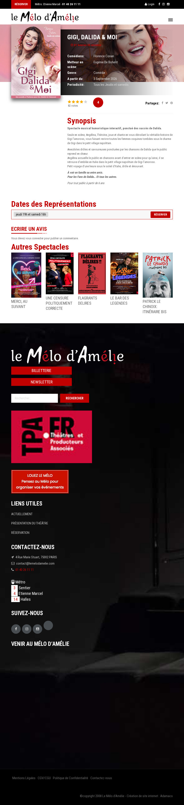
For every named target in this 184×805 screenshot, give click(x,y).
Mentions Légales (23, 778)
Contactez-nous (101, 778)
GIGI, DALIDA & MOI (92, 37)
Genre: (72, 73)
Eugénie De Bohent (106, 62)
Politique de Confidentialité (70, 778)
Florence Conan (104, 56)
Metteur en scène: (75, 64)
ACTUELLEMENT (22, 514)
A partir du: (75, 79)
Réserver (160, 214)
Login (151, 4)
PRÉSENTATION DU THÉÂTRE (29, 523)
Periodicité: (75, 85)
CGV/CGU (44, 778)
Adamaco (166, 796)
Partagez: (152, 103)
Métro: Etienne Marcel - (58, 4)
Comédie (99, 73)
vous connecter (35, 238)
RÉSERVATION (20, 533)
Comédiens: (75, 56)
